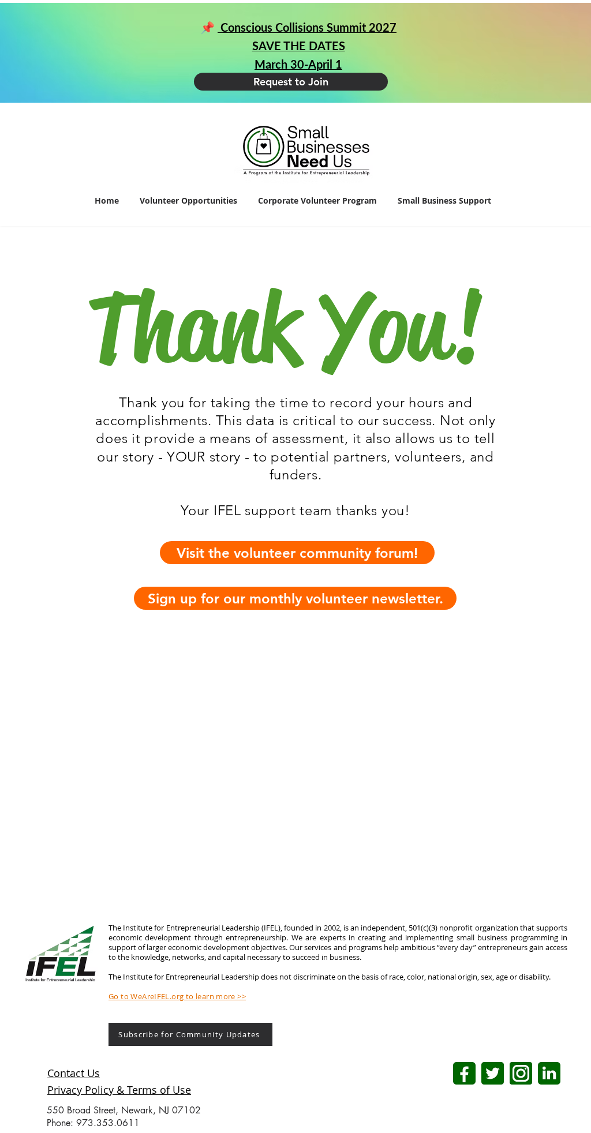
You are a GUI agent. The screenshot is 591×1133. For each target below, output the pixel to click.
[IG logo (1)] (521, 1073)
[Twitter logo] (492, 1073)
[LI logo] (549, 1073)
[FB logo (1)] (464, 1073)
